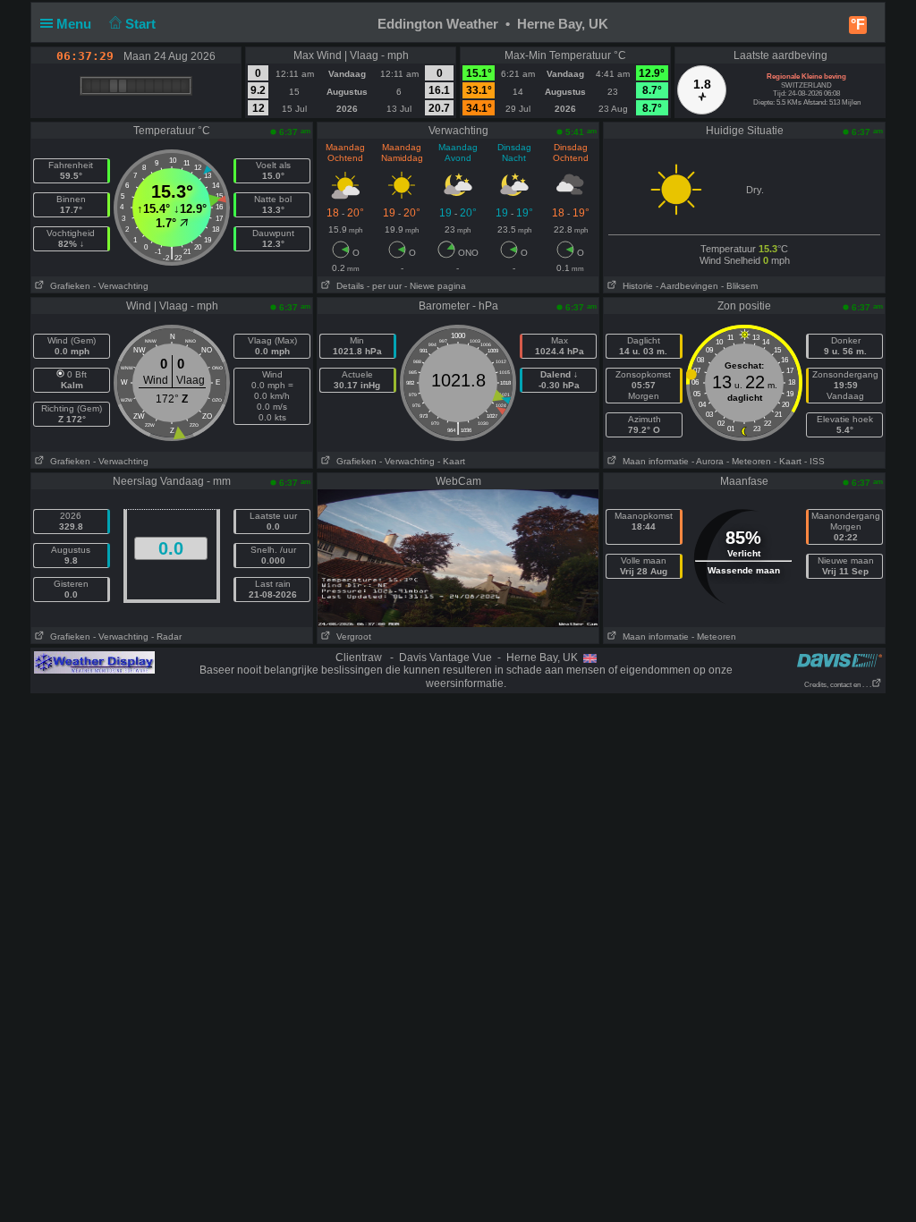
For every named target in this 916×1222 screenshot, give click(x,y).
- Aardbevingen (687, 286)
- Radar (166, 636)
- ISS (814, 461)
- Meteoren (748, 461)
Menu (75, 23)
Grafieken (67, 286)
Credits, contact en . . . (837, 685)
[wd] (94, 662)
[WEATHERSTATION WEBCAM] (458, 557)
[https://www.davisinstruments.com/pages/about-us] (839, 660)
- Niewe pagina (435, 286)
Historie (635, 286)
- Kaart (451, 461)
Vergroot (351, 636)
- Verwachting (120, 286)
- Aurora (707, 461)
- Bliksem (739, 286)
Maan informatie (653, 461)
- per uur (384, 286)
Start (142, 23)
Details (347, 286)
